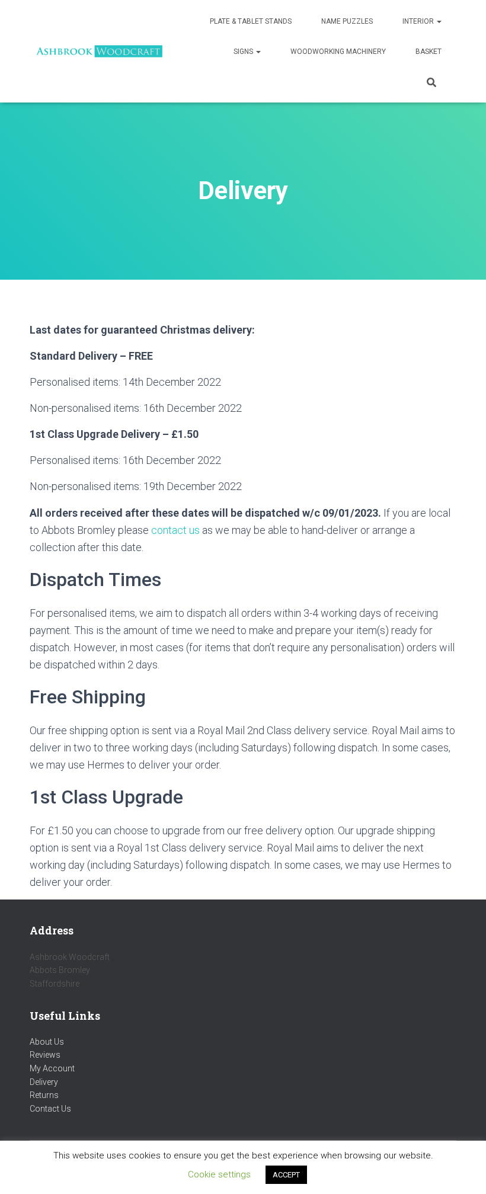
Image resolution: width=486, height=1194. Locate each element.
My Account (52, 1068)
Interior (419, 21)
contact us (175, 530)
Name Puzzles (347, 21)
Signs (244, 51)
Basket (428, 51)
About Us (47, 1041)
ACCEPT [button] (286, 1174)
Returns (44, 1095)
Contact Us (50, 1108)
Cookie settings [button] (219, 1174)
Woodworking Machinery (338, 51)
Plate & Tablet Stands (251, 21)
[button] (439, 21)
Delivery (44, 1082)
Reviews (45, 1054)
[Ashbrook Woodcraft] (99, 51)
